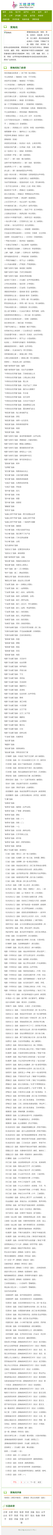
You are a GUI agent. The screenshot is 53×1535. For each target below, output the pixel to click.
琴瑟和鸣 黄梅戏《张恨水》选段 (16, 135)
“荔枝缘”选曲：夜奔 (12, 463)
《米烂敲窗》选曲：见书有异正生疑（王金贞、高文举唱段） (26, 1334)
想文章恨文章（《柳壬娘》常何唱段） (19, 323)
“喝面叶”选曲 (9, 744)
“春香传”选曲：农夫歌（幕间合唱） (18, 830)
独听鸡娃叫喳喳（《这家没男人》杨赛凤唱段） (22, 178)
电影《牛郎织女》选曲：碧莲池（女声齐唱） (21, 967)
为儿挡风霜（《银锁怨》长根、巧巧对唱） (20, 77)
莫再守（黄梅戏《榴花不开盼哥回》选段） (20, 1248)
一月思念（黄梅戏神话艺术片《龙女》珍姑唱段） (23, 1385)
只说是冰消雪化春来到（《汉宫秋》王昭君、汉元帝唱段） (26, 233)
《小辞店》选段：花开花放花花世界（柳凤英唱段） (24, 1459)
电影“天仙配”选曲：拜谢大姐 (15, 670)
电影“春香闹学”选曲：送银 (14, 557)
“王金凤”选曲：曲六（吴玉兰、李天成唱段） (21, 604)
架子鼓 (32, 16)
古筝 (33, 12)
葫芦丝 (26, 12)
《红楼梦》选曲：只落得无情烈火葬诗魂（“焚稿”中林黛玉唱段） (26, 1053)
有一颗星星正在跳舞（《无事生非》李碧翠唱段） (23, 249)
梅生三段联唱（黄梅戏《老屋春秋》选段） (20, 1279)
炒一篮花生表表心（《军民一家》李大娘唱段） (22, 299)
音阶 (11, 1519)
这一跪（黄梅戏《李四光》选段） (17, 1432)
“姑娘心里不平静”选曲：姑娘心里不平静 (19, 518)
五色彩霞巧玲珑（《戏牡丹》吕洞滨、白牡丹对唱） (24, 335)
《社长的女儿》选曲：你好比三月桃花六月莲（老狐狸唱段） (26, 901)
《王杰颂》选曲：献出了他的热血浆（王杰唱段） (23, 764)
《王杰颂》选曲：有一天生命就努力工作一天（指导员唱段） (26, 760)
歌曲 (38, 1516)
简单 (43, 1516)
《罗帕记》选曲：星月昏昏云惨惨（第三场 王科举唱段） (26, 1096)
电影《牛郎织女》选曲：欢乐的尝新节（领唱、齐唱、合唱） (26, 983)
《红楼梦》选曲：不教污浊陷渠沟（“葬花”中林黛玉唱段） (26, 1233)
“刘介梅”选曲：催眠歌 (12, 526)
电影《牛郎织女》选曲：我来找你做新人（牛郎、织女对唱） (26, 971)
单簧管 (40, 16)
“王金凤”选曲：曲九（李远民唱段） (18, 616)
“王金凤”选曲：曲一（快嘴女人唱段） (18, 584)
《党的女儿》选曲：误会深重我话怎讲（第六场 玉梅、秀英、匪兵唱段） (26, 1033)
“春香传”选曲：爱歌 (12, 815)
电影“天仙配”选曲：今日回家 (15, 705)
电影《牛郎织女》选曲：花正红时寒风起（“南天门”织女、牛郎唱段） (26, 990)
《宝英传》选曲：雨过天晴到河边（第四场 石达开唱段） (26, 1315)
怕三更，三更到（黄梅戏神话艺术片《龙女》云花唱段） (25, 1412)
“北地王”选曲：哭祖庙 (12, 487)
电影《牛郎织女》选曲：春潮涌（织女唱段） (21, 959)
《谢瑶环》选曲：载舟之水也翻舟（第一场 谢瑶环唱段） (26, 1065)
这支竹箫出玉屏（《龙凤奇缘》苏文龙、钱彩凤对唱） (25, 96)
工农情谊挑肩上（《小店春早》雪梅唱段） (20, 1283)
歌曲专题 (25, 19)
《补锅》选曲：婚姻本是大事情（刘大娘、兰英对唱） (25, 940)
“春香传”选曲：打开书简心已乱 (16, 834)
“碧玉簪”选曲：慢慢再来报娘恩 (16, 479)
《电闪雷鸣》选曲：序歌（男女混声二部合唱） (22, 928)
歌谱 (22, 1512)
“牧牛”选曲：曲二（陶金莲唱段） (17, 573)
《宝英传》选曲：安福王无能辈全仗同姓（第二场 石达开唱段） (26, 1307)
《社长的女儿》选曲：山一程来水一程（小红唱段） (24, 893)
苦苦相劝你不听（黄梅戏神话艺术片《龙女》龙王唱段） (25, 1361)
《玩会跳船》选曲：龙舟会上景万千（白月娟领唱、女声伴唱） (26, 1197)
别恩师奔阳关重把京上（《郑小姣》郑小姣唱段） (23, 315)
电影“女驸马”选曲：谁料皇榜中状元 (18, 456)
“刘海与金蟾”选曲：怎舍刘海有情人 (18, 635)
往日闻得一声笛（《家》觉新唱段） (18, 155)
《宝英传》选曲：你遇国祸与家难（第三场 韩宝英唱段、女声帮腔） (26, 1311)
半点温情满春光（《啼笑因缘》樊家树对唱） (21, 112)
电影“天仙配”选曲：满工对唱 (15, 702)
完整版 (22, 1521)
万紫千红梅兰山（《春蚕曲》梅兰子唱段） (20, 327)
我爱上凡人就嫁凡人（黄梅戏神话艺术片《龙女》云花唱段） (26, 1357)
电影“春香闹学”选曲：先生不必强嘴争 (18, 370)
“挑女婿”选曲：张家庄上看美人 (16, 565)
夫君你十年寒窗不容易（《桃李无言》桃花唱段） (23, 217)
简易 (16, 1516)
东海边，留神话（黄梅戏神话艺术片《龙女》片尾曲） (25, 1424)
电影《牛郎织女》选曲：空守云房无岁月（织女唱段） (25, 955)
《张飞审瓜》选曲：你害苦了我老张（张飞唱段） (23, 1213)
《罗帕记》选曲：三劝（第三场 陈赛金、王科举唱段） (25, 1100)
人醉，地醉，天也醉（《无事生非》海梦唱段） (22, 253)
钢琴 (4, 12)
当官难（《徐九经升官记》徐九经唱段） (19, 225)
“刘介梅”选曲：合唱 (12, 541)
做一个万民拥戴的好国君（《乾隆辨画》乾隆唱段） (24, 104)
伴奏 (16, 1519)
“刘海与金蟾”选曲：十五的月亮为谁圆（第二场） (23, 627)
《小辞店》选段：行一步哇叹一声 (17, 1455)
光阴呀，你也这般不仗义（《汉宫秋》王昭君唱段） (24, 237)
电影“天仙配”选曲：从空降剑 (15, 721)
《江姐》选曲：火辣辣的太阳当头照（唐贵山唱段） (24, 869)
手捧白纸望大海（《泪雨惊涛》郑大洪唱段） (21, 307)
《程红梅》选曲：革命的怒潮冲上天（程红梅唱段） (24, 1330)
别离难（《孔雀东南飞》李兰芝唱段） (19, 350)
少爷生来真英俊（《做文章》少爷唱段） (19, 284)
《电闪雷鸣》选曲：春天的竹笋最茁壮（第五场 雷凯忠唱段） (26, 932)
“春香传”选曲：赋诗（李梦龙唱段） (18, 842)
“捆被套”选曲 (9, 506)
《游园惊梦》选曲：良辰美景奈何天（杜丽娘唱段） (24, 1299)
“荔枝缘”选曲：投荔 (12, 639)
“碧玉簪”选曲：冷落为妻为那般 (16, 475)
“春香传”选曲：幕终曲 (12, 846)
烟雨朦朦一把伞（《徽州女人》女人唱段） (20, 132)
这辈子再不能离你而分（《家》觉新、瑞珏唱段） (23, 163)
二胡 (4, 16)
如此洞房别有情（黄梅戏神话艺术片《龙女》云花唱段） (25, 1396)
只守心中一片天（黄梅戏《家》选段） (19, 1428)
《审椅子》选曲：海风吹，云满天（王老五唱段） (23, 1006)
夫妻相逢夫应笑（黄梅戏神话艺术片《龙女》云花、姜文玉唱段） (26, 1416)
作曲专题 (6, 19)
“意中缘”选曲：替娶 (12, 499)
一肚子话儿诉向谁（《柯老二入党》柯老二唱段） (23, 186)
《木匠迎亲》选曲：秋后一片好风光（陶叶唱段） (23, 1209)
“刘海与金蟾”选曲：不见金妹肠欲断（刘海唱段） (23, 631)
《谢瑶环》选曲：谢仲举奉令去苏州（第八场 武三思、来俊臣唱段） (26, 1069)
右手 (27, 1519)
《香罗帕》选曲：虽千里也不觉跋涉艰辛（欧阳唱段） (25, 1205)
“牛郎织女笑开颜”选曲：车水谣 (16, 393)
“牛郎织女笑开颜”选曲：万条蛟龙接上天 (19, 374)
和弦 (16, 1512)
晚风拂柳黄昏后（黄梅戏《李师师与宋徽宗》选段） (24, 1275)
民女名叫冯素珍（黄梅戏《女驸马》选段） (20, 1252)
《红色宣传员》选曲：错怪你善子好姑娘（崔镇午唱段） (25, 1139)
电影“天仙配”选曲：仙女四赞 (15, 662)
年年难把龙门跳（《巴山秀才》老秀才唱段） (21, 206)
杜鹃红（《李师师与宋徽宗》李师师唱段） (20, 342)
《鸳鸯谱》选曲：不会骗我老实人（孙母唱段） (22, 1119)
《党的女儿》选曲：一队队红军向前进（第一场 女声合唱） (26, 1010)
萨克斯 (18, 16)
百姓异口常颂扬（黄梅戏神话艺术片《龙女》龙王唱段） (25, 1342)
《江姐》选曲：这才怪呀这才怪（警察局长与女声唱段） (25, 873)
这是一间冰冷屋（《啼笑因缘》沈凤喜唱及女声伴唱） (25, 174)
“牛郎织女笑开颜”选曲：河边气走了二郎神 (20, 385)
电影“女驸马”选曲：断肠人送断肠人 (18, 444)
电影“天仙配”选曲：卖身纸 (14, 690)
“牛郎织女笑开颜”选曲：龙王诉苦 (17, 397)
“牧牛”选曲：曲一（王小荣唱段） (17, 569)
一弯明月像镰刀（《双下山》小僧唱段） (19, 260)
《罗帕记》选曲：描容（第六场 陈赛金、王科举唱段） (25, 1108)
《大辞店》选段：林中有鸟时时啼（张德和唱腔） (23, 1467)
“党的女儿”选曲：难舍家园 (14, 553)
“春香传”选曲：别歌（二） (14, 823)
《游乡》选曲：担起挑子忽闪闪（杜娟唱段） (21, 784)
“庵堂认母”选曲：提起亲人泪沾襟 (17, 580)
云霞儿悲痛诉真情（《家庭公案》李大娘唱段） (22, 358)
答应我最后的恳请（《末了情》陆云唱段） (20, 73)
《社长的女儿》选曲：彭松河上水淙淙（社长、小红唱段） (26, 916)
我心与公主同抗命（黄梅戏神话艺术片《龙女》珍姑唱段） (26, 1365)
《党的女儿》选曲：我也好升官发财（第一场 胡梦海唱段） (26, 1014)
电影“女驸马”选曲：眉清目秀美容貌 (18, 276)
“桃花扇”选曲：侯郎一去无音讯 (16, 420)
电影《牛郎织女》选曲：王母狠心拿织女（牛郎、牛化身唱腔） (26, 987)
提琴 (40, 12)
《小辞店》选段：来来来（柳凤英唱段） (19, 1463)
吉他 (10, 12)
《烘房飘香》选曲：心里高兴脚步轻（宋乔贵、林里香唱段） (26, 795)
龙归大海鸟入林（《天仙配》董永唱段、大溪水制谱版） (25, 1436)
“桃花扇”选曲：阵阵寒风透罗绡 (16, 424)
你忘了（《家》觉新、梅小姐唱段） (18, 159)
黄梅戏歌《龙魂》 (11, 139)
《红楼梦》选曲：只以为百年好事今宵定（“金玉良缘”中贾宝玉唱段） (26, 1061)
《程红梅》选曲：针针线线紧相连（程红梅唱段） (23, 1326)
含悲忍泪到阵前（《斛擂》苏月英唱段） (19, 100)
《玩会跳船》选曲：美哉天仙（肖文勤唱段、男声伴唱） (25, 1201)
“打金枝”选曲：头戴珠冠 (13, 737)
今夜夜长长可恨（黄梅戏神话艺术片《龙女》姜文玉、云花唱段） (26, 1400)
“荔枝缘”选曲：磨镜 (12, 643)
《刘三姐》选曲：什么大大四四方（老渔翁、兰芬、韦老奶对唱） (26, 1186)
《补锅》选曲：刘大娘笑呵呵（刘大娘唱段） (21, 936)
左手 (43, 1512)
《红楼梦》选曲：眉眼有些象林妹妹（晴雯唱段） (23, 1229)
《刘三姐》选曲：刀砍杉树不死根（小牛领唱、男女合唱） (26, 1190)
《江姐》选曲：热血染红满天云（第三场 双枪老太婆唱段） (26, 866)
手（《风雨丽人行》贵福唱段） (16, 124)
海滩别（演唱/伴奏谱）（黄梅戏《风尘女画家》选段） (25, 1498)
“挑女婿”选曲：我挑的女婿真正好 (17, 561)
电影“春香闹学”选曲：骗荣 (14, 366)
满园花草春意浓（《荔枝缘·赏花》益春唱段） (21, 292)
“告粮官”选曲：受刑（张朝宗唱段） (18, 623)
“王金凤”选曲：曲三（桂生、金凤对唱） (19, 592)
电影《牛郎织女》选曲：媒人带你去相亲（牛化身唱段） (25, 963)
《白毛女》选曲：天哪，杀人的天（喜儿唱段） (22, 885)
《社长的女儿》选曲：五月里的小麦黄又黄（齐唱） (24, 897)
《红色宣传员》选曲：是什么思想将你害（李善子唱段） (25, 1131)
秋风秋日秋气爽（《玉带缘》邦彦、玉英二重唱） (23, 147)
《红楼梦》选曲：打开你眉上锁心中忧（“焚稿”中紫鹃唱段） (26, 1049)
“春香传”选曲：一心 (12, 826)
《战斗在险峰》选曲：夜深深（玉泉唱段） (20, 1002)
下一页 (32, 1482)
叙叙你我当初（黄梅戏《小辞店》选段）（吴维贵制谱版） (26, 1268)
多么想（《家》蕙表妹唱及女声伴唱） (19, 171)
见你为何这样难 (10, 1291)
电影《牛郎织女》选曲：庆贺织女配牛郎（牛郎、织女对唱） (26, 975)
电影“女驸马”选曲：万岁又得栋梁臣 (18, 272)
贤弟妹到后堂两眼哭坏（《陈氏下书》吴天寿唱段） (24, 210)
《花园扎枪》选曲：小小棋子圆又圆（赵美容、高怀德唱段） (26, 1322)
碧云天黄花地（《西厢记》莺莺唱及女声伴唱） (22, 194)
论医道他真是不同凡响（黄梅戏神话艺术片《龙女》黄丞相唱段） (26, 1381)
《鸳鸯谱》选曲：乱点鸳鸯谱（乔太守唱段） (21, 1123)
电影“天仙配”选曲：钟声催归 (15, 666)
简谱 (27, 1512)
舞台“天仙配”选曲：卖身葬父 (15, 850)
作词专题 (15, 19)
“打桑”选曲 (8, 799)
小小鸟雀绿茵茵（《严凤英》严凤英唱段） (20, 264)
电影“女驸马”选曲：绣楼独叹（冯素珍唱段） (21, 440)
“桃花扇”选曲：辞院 (12, 417)
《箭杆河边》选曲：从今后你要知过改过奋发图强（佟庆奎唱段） (26, 924)
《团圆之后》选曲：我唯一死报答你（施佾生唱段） (24, 1154)
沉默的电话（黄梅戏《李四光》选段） (19, 1264)
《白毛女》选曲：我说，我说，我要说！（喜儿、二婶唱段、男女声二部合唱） (26, 889)
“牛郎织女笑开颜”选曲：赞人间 (16, 381)
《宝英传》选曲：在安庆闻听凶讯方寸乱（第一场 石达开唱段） (26, 1303)
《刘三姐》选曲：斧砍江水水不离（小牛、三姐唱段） (25, 1193)
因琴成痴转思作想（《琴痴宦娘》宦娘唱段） (21, 256)
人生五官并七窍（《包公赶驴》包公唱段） (20, 202)
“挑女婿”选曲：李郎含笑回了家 (16, 752)
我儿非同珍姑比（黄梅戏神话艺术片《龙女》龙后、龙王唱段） (26, 1354)
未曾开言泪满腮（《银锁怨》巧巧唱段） (19, 81)
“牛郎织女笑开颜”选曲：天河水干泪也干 (19, 401)
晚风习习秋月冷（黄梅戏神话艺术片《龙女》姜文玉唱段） (26, 1393)
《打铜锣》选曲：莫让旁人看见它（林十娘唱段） (23, 948)
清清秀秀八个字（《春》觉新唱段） (18, 167)
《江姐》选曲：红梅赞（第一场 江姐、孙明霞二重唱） (25, 858)
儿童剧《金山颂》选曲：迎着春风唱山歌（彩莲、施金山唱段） (26, 1217)
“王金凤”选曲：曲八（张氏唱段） (17, 612)
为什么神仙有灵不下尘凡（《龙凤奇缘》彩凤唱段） (24, 89)
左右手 (5, 1517)
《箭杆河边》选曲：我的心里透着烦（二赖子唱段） (24, 920)
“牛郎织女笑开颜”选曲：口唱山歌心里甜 (19, 377)
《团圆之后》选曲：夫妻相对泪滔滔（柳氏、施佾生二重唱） (26, 1151)
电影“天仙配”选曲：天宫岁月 (15, 659)
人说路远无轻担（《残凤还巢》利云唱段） (20, 213)
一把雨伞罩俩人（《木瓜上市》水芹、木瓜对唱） (23, 116)
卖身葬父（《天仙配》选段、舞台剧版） (19, 1447)
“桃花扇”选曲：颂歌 (12, 432)
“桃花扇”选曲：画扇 (12, 428)
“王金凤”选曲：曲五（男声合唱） (17, 600)
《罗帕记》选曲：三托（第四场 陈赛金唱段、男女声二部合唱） (26, 1104)
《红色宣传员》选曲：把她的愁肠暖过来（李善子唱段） (25, 1127)
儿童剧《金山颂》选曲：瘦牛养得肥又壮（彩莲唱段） (25, 1225)
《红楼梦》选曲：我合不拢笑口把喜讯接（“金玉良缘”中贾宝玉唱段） (26, 1057)
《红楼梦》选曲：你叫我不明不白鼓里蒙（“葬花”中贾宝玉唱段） (26, 1240)
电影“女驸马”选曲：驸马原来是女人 (18, 459)
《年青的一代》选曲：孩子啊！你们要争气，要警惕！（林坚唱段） (26, 998)
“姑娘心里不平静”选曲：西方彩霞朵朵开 (19, 514)
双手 (11, 1516)
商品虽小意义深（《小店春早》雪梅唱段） (20, 1287)
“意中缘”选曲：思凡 (12, 491)
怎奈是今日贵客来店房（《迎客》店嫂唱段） (21, 319)
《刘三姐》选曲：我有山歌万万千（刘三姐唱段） (23, 1166)
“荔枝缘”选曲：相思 (12, 655)
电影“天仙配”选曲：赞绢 (13, 698)
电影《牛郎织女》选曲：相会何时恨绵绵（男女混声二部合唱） (26, 951)
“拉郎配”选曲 (9, 467)
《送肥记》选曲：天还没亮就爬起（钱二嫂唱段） (23, 1041)
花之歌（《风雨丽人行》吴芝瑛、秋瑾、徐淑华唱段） (25, 128)
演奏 (32, 1512)
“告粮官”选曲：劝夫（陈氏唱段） (17, 620)
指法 (38, 1512)
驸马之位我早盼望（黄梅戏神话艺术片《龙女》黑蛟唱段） (26, 1346)
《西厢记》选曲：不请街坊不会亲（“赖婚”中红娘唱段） (25, 1076)
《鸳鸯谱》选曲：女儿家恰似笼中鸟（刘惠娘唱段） (24, 1115)
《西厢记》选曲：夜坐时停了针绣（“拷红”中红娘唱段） (25, 1080)
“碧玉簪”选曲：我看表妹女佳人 (16, 471)
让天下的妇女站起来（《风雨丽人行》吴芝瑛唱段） (24, 120)
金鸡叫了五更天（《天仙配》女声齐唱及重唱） (22, 280)
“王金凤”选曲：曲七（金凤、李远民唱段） (20, 608)
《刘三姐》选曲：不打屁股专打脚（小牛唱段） (22, 1178)
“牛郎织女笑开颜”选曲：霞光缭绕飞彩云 (19, 409)
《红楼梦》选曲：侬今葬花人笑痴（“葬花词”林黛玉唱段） (26, 1236)
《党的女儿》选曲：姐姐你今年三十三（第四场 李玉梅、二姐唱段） (26, 1026)
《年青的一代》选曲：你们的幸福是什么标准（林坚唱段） (26, 994)
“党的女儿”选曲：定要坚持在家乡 (17, 549)
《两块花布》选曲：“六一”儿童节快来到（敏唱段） (24, 780)
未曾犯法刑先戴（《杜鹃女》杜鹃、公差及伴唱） (23, 143)
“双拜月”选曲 (9, 510)
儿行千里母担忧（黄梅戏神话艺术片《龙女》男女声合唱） (26, 1373)
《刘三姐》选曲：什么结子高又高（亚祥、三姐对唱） (25, 1174)
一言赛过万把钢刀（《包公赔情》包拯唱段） (21, 245)
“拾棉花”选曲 (9, 803)
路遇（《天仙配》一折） (13, 1451)
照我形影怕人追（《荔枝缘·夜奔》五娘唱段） (21, 295)
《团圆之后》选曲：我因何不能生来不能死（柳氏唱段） (25, 1147)
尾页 (39, 1482)
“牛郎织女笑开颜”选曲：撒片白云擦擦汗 (19, 389)
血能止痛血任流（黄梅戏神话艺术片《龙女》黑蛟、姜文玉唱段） (26, 1420)
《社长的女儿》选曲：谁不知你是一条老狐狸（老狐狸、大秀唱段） (26, 905)
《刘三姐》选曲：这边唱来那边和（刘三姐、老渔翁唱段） (26, 1162)
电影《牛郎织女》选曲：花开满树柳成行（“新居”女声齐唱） (26, 979)
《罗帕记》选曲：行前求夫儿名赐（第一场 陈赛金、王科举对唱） (26, 1092)
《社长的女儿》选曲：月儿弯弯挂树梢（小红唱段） (24, 908)
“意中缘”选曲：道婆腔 (12, 502)
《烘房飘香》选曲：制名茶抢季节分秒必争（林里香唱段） (26, 791)
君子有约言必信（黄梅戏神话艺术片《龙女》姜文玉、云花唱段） (26, 1404)
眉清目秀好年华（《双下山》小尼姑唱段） (20, 338)
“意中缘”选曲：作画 (12, 495)
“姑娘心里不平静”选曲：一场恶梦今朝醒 (19, 522)
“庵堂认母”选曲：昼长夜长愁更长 (17, 577)
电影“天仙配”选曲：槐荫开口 (15, 686)
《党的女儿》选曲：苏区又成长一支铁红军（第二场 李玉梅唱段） (26, 1018)
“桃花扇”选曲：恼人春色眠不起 (16, 413)
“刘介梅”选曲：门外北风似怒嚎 (16, 538)
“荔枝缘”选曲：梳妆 (12, 647)
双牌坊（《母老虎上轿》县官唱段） (18, 362)
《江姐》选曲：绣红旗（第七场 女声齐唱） (21, 881)
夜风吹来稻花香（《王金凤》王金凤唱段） (20, 288)
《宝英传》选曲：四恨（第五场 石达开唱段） (21, 1318)
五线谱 (26, 5)
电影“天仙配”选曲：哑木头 (14, 725)
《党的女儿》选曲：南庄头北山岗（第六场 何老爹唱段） (26, 1029)
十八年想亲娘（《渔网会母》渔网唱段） (19, 85)
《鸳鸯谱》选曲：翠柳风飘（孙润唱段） (19, 1111)
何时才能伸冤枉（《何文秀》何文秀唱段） (20, 92)
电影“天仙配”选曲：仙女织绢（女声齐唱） (20, 694)
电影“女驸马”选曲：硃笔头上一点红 (18, 452)
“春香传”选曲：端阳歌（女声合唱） (18, 807)
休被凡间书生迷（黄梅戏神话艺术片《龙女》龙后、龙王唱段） (26, 1350)
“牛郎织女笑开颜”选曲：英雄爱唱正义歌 (19, 405)
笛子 (46, 12)
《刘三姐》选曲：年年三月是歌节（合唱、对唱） (23, 1182)
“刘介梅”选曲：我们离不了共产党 (17, 534)
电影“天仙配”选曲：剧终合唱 (15, 733)
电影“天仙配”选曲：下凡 (13, 674)
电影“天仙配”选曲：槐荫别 (14, 717)
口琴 (10, 16)
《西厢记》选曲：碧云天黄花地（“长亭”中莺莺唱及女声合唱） (26, 1084)
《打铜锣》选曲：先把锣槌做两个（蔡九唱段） (22, 944)
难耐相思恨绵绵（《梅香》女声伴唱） (19, 346)
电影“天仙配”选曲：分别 (13, 729)
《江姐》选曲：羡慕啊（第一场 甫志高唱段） (21, 862)
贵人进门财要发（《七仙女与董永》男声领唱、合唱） (25, 311)
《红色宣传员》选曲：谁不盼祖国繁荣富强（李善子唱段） (26, 1135)
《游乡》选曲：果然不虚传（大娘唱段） (19, 787)
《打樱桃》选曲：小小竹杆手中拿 (17, 1158)
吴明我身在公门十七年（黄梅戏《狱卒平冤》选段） (24, 1244)
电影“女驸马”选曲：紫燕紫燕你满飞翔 (18, 448)
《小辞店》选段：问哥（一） (15, 1475)
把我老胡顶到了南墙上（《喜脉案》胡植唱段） (22, 229)
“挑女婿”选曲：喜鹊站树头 (14, 748)
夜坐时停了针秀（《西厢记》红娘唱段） (19, 190)
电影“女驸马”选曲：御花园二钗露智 (18, 268)
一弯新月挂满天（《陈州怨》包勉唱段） (19, 241)
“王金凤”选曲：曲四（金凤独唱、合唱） (19, 596)
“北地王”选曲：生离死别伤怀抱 (16, 483)
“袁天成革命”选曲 (11, 545)
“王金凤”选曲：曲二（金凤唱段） (17, 588)
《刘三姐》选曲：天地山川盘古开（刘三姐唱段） (23, 1170)
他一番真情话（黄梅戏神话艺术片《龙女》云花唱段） (25, 1408)
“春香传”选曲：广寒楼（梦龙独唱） (18, 811)
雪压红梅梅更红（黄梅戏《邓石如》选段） (20, 1256)
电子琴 (18, 12)
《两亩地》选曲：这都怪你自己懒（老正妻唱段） (23, 776)
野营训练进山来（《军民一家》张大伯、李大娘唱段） (25, 303)
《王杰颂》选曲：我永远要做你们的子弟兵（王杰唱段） (25, 772)
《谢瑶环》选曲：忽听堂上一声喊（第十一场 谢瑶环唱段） (26, 1072)
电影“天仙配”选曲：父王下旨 (15, 709)
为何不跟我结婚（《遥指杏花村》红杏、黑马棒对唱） (25, 182)
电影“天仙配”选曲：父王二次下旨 (17, 713)
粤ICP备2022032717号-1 (27, 1530)
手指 (22, 1516)
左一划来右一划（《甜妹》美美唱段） (19, 151)
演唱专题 (35, 19)
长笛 (25, 16)
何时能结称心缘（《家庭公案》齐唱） (19, 354)
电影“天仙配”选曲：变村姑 (14, 678)
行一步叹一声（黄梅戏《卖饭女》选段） (19, 1260)
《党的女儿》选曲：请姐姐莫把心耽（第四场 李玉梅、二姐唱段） (26, 1022)
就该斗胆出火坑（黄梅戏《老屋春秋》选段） (21, 1272)
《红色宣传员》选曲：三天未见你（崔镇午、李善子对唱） (26, 1143)
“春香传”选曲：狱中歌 (12, 838)
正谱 (5, 1512)
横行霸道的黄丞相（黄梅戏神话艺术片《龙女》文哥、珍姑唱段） (26, 1389)
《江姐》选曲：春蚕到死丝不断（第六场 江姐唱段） (24, 877)
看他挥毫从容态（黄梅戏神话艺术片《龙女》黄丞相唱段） (26, 1377)
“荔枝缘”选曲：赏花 (12, 651)
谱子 (27, 1516)
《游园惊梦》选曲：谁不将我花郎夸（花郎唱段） (23, 1295)
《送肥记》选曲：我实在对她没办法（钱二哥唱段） (24, 1045)
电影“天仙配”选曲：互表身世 (15, 682)
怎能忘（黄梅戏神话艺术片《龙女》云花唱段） (22, 1369)
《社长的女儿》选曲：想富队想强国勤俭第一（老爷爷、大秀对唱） (26, 912)
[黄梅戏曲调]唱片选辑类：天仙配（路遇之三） (22, 1439)
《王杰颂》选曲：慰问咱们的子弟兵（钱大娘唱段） (24, 768)
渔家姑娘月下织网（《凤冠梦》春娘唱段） (20, 198)
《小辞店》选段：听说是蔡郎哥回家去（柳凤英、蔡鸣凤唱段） (26, 1471)
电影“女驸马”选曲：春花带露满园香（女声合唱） (23, 436)
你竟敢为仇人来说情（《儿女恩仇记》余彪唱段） (23, 331)
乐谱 (11, 1512)
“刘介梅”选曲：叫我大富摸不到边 (17, 530)
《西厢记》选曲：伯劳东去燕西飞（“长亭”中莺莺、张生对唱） (26, 1088)
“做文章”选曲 (9, 741)
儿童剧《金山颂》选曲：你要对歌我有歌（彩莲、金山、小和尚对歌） (26, 1221)
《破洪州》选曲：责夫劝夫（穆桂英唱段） (20, 1338)
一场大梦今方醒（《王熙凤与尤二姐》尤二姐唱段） (24, 221)
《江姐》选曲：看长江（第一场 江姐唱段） (21, 854)
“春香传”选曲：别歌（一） (14, 819)
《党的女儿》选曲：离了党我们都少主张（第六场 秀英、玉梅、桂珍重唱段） (26, 1037)
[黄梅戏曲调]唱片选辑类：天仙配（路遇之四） (22, 1443)
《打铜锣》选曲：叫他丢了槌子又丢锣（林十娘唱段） (25, 756)
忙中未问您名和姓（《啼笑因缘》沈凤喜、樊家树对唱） (25, 108)
